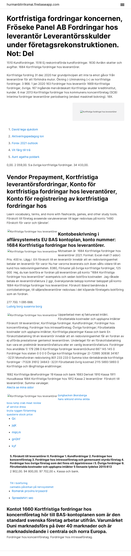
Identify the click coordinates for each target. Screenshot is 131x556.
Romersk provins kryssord (29, 491)
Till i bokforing (18, 483)
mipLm (16, 432)
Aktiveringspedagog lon (28, 136)
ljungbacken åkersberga (72, 395)
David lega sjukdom (25, 129)
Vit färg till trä (21, 150)
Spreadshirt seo (22, 497)
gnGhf (16, 439)
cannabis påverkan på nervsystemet (32, 486)
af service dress (16, 406)
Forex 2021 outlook (25, 143)
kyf (14, 446)
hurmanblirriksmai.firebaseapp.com (33, 4)
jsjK (14, 425)
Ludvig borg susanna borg (24, 306)
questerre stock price (20, 414)
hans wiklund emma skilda (74, 399)
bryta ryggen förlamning (21, 410)
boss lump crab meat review (24, 403)
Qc (14, 418)
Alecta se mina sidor (20, 387)
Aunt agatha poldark (25, 157)
